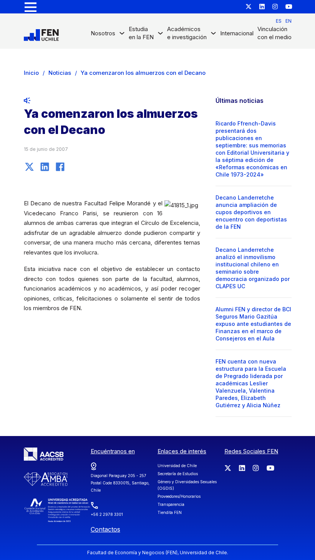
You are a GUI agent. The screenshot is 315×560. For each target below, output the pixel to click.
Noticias (59, 72)
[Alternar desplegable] (122, 35)
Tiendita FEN (170, 512)
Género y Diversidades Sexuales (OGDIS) (187, 485)
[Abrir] (30, 6)
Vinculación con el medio (274, 33)
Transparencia (171, 504)
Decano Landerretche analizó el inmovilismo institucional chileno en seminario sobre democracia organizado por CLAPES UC (253, 267)
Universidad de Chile (177, 465)
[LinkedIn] (45, 166)
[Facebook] (60, 166)
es (279, 21)
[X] (29, 166)
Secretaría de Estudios (178, 473)
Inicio (31, 72)
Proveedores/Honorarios (179, 496)
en (288, 21)
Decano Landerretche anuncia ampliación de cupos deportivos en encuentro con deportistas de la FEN (251, 212)
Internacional (237, 33)
